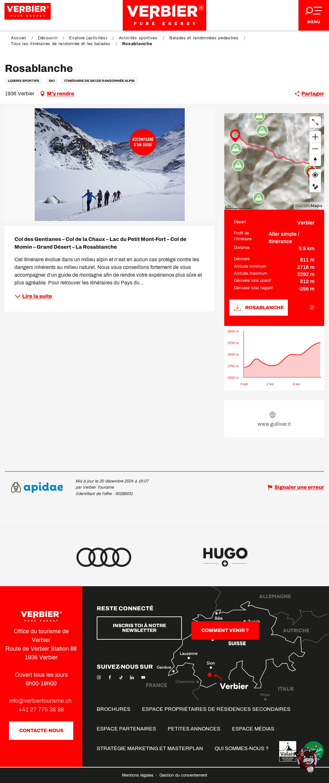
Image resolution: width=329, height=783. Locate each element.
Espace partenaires (126, 728)
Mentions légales (138, 775)
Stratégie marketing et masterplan (150, 748)
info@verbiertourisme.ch (41, 701)
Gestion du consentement (183, 775)
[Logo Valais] (287, 751)
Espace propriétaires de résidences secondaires (216, 709)
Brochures (113, 709)
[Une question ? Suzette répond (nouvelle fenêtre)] (306, 760)
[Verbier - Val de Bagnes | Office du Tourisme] (164, 15)
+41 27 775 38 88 (41, 709)
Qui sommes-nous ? (242, 748)
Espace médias (253, 728)
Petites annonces (194, 728)
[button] (110, 164)
